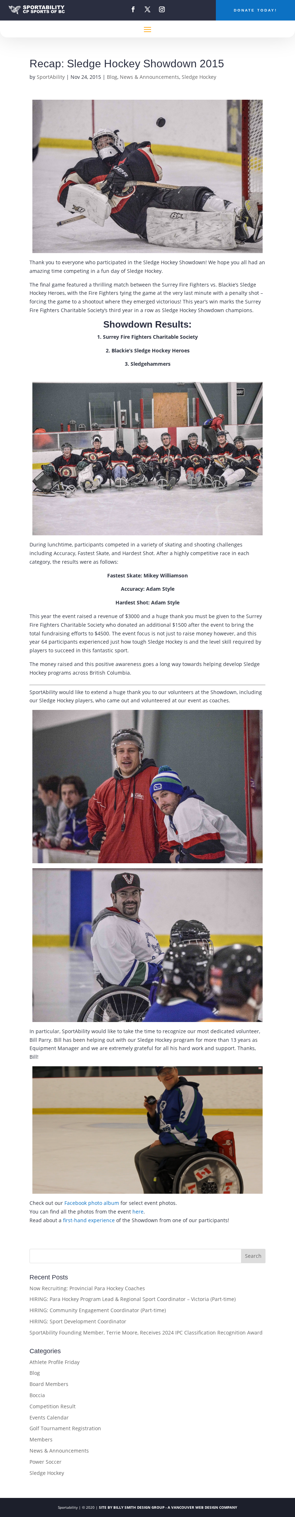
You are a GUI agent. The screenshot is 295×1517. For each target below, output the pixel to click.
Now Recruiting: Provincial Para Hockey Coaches (87, 1288)
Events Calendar (49, 1417)
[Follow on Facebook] (133, 9)
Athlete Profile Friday (55, 1362)
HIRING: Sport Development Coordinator (78, 1321)
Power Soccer (46, 1461)
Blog (112, 76)
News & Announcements (149, 76)
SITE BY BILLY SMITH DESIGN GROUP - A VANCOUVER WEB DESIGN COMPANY (168, 1507)
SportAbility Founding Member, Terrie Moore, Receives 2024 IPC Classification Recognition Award (146, 1332)
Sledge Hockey (199, 76)
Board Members (49, 1384)
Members (41, 1439)
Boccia (37, 1395)
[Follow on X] (147, 9)
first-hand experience (89, 1220)
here (138, 1211)
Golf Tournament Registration (65, 1428)
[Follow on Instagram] (162, 9)
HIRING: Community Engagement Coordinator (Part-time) (98, 1310)
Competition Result (53, 1406)
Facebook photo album (91, 1202)
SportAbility (51, 76)
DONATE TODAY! (255, 10)
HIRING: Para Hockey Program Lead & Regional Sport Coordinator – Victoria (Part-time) (133, 1299)
